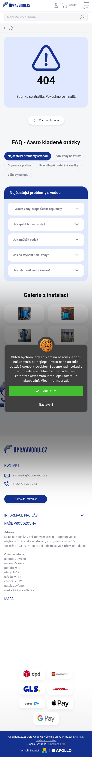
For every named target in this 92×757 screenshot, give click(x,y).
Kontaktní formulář (26, 499)
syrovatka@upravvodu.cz (30, 475)
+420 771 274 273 (25, 483)
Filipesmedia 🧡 (56, 743)
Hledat (82, 17)
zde (67, 381)
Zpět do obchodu (49, 120)
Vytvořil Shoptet (30, 750)
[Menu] (86, 5)
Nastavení (46, 404)
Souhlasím (49, 391)
